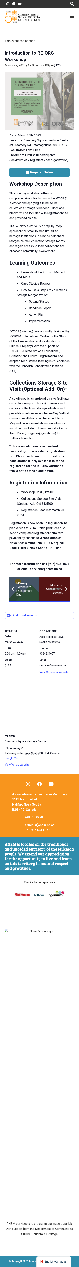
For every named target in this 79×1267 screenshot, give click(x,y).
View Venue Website (17, 764)
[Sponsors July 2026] (39, 894)
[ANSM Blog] (28, 784)
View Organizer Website (54, 672)
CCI (12, 371)
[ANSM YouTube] (20, 4)
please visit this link (22, 528)
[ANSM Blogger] (8, 4)
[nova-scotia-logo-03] (39, 1072)
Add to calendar (23, 615)
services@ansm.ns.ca (46, 569)
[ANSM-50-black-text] (22, 16)
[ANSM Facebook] (14, 4)
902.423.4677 (40, 830)
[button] (72, 4)
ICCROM (15, 336)
